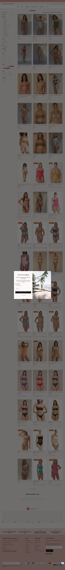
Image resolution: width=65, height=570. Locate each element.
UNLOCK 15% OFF (23, 292)
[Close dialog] (50, 272)
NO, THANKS (23, 295)
